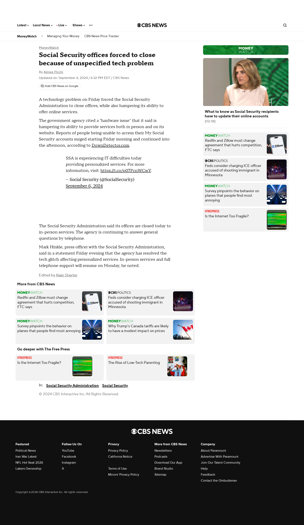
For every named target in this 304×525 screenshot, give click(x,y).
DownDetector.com (110, 145)
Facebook (69, 456)
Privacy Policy (118, 450)
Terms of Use (117, 468)
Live (61, 25)
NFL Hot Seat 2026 (29, 462)
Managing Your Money (63, 36)
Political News (26, 450)
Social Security (115, 385)
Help (204, 468)
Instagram (69, 462)
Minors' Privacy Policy (123, 474)
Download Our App (168, 462)
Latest (22, 25)
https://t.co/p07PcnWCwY (126, 172)
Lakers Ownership (28, 468)
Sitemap (160, 474)
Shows (78, 25)
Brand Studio (163, 468)
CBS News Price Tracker (101, 36)
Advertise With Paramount (219, 456)
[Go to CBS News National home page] (152, 25)
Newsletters (163, 450)
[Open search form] (285, 25)
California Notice (120, 456)
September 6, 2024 (84, 187)
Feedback (208, 474)
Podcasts (160, 456)
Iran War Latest (26, 456)
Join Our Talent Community (220, 462)
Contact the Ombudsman (219, 480)
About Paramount (213, 450)
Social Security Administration (72, 385)
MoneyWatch (27, 36)
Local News (42, 25)
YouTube (68, 450)
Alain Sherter (66, 275)
